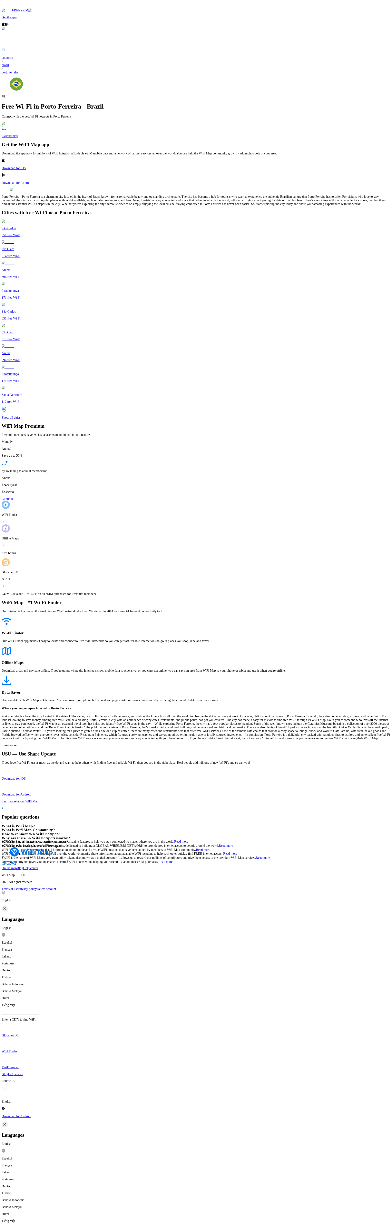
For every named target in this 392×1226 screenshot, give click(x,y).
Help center (30, 868)
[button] (196, 896)
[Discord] (9, 864)
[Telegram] (13, 864)
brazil (5, 65)
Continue (7, 498)
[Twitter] (4, 864)
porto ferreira (10, 72)
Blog (20, 868)
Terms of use (10, 889)
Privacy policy (27, 889)
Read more (181, 841)
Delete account (46, 889)
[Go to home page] (16, 6)
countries (7, 57)
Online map (9, 868)
